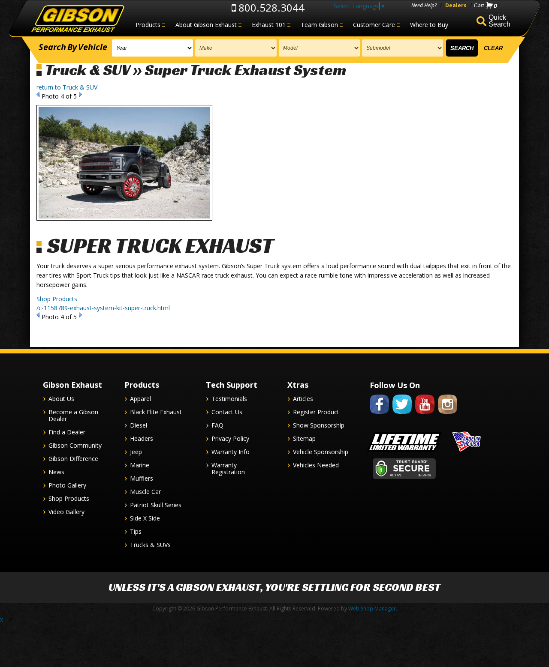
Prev (37, 94)
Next (80, 94)
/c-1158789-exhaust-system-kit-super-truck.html (103, 308)
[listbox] (152, 48)
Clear (493, 48)
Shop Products (56, 299)
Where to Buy (429, 25)
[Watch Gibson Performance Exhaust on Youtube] (424, 415)
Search (462, 48)
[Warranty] (404, 452)
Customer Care (374, 25)
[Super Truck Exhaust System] (124, 225)
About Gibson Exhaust (206, 25)
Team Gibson (319, 25)
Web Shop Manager (372, 608)
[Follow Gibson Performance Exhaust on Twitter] (402, 415)
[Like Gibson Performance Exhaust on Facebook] (379, 415)
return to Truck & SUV (66, 87)
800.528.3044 (270, 7)
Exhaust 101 (269, 25)
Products (148, 25)
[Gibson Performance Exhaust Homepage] (77, 19)
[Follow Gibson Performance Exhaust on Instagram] (447, 415)
